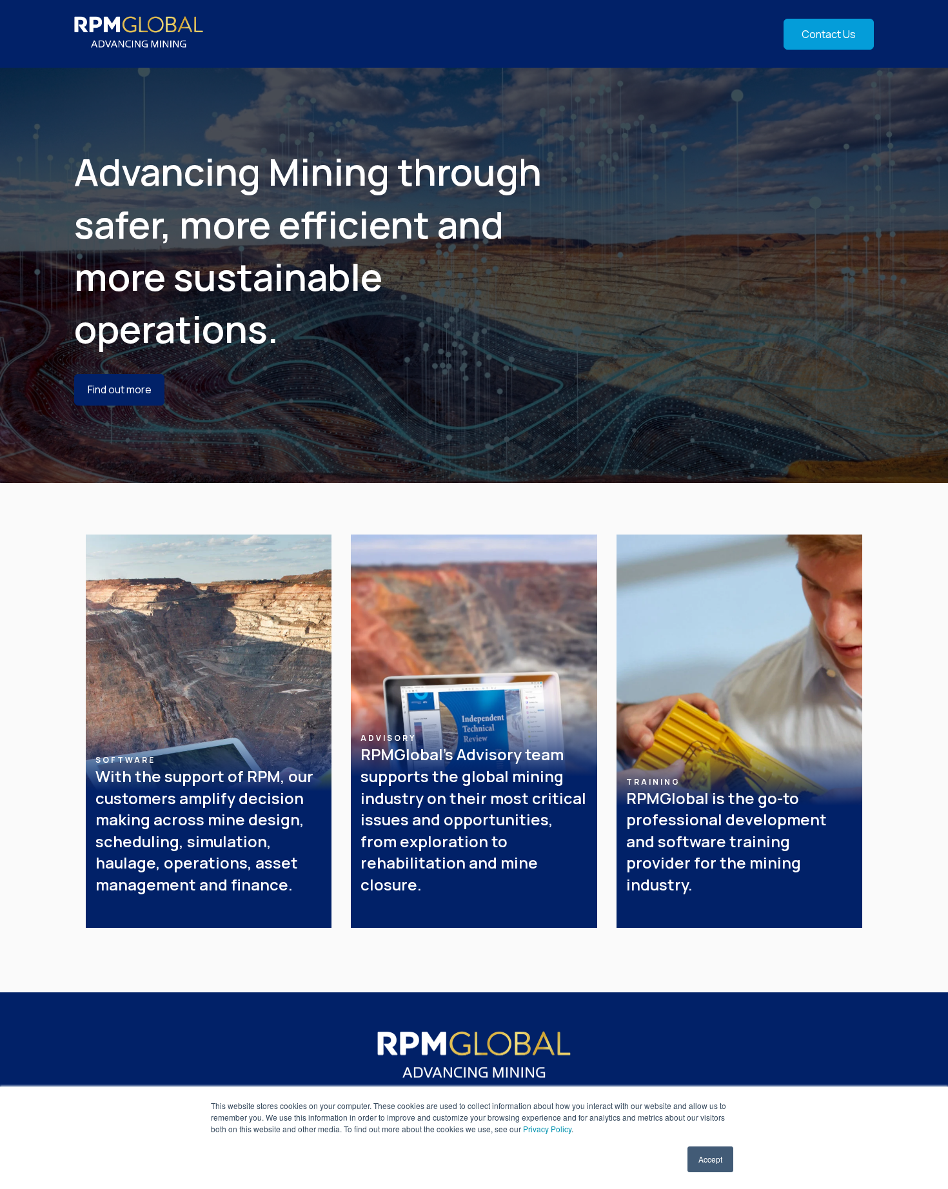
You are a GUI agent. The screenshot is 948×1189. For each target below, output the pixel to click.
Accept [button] (710, 1159)
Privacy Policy (547, 1128)
